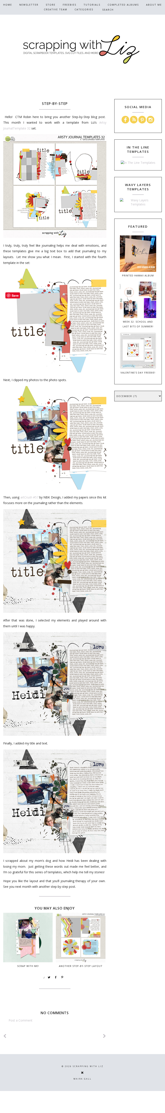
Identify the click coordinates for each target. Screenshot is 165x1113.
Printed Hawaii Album (138, 275)
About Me (154, 4)
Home (7, 4)
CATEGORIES (84, 9)
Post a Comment (20, 1020)
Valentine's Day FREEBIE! (138, 372)
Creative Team (55, 9)
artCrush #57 (29, 497)
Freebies (69, 4)
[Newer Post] (5, 1036)
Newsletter (28, 4)
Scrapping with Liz (88, 1066)
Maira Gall (82, 1078)
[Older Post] (104, 1036)
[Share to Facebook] (56, 977)
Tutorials (92, 4)
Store (50, 4)
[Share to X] (49, 977)
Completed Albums (123, 4)
